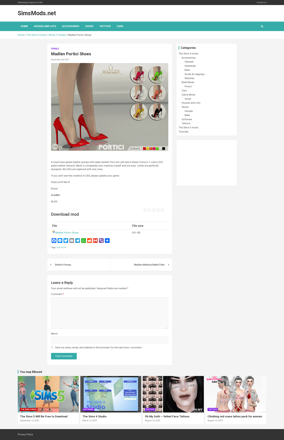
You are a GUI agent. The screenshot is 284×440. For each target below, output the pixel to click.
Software (187, 119)
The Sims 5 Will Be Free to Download (43, 416)
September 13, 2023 (29, 420)
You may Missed (31, 372)
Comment (57, 294)
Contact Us (261, 2)
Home (24, 26)
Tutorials (183, 131)
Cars (120, 26)
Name (54, 333)
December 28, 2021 (60, 59)
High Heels (61, 247)
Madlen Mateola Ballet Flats (149, 264)
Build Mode (188, 82)
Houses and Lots (45, 26)
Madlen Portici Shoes (67, 232)
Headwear (190, 65)
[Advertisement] (206, 163)
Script (188, 98)
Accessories (70, 26)
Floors (188, 86)
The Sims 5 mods (188, 127)
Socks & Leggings (195, 74)
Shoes (89, 26)
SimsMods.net (37, 13)
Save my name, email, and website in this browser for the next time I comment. (98, 347)
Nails (187, 69)
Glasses (189, 61)
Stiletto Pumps (63, 264)
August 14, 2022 (152, 420)
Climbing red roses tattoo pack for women (235, 416)
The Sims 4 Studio (94, 416)
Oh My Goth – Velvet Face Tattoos (167, 416)
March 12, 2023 (90, 420)
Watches (189, 78)
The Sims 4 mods (188, 53)
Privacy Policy (25, 434)
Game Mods (188, 94)
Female (55, 48)
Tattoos (105, 26)
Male (187, 115)
